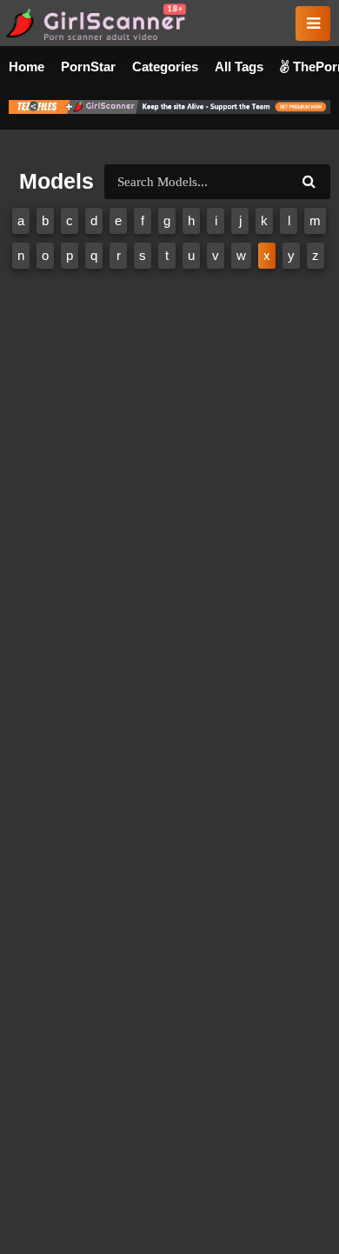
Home (26, 66)
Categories (165, 66)
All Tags (239, 66)
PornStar (88, 66)
